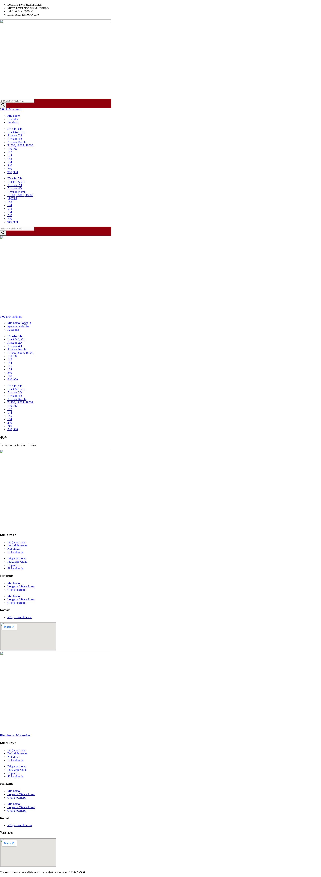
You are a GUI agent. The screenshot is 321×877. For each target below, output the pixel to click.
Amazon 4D (14, 138)
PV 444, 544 (14, 128)
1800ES (12, 148)
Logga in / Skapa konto (21, 586)
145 (9, 158)
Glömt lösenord (16, 589)
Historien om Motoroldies (15, 735)
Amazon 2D (14, 135)
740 (9, 168)
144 (9, 155)
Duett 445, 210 (16, 132)
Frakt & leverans (17, 545)
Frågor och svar (16, 542)
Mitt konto (13, 583)
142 (9, 152)
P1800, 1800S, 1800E (20, 145)
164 (9, 162)
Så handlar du (15, 552)
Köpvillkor (13, 548)
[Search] (3, 105)
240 (9, 165)
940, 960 (12, 172)
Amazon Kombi (16, 142)
